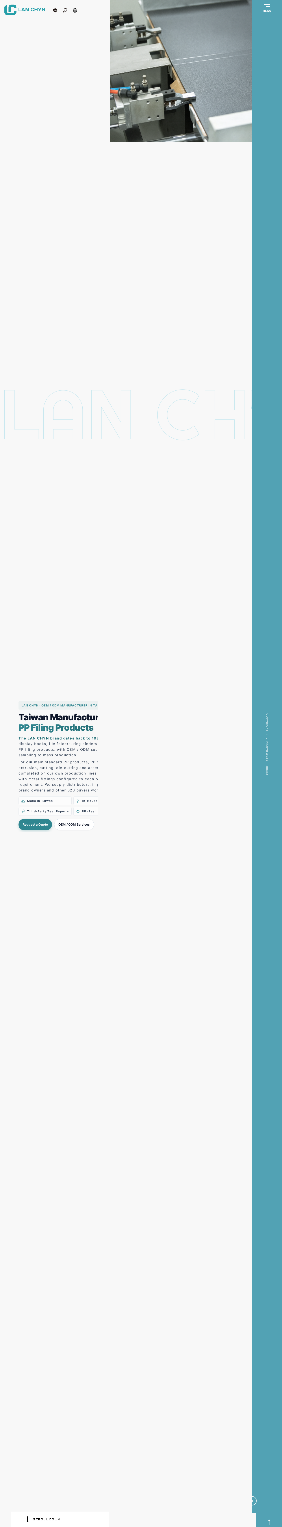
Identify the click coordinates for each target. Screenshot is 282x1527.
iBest (267, 778)
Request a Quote (35, 824)
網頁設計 (267, 771)
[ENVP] (183, 71)
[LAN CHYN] (24, 10)
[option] (183, 71)
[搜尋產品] (67, 10)
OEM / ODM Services (74, 824)
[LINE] (57, 10)
